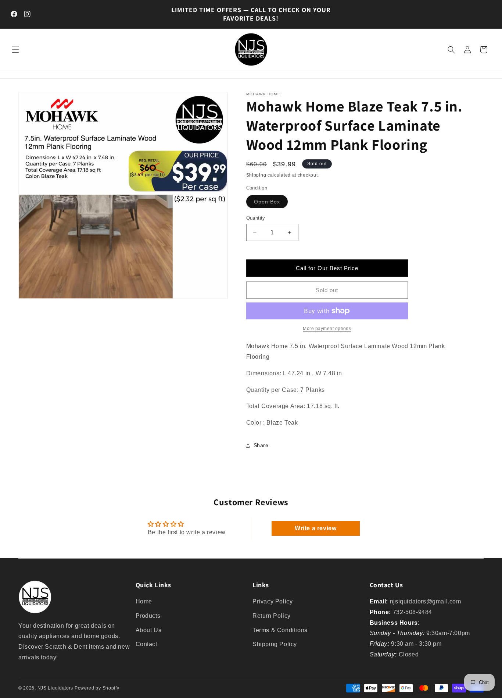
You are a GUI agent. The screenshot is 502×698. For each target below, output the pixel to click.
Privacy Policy (272, 601)
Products (148, 616)
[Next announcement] (344, 14)
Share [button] (261, 445)
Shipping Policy (274, 644)
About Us (149, 630)
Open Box (271, 203)
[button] (15, 50)
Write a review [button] (315, 528)
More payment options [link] (327, 328)
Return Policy (271, 616)
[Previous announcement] (158, 14)
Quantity (255, 218)
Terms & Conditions (280, 630)
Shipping (256, 175)
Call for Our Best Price (327, 268)
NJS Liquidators (55, 688)
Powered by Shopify (97, 688)
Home (144, 601)
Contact (146, 644)
